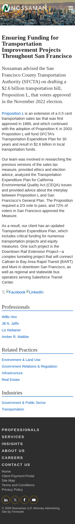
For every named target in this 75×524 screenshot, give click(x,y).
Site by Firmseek (13, 511)
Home (6, 471)
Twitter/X (15, 500)
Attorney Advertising (46, 508)
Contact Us (16, 465)
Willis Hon (9, 317)
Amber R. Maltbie (15, 337)
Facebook (24, 500)
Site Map (8, 480)
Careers (12, 458)
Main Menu (70, 8)
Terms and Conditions (18, 485)
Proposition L (13, 113)
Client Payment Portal (18, 476)
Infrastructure (12, 373)
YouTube (34, 500)
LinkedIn (6, 500)
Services (13, 437)
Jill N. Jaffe (10, 323)
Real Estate (11, 380)
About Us (13, 451)
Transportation (13, 409)
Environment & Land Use (21, 360)
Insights (12, 444)
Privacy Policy (12, 489)
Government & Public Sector (24, 403)
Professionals (21, 430)
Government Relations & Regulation (29, 366)
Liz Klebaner (11, 330)
